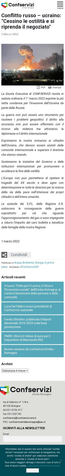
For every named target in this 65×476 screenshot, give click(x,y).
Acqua (18, 262)
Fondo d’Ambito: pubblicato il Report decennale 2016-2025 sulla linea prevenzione (27, 323)
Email (6, 434)
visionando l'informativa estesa (43, 465)
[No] (60, 460)
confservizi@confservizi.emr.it (19, 417)
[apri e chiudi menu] (60, 3)
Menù (60, 8)
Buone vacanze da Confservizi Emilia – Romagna (30, 351)
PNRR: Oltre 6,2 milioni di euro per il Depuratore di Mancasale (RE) (27, 338)
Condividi (19, 254)
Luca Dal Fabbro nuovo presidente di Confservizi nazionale (28, 308)
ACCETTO (33, 470)
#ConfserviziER (29, 266)
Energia (39, 262)
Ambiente (28, 262)
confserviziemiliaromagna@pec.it (27, 421)
